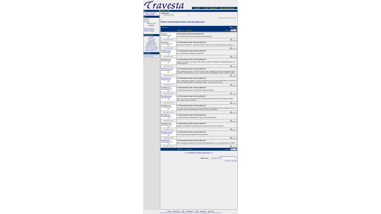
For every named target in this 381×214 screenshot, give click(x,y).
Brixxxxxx (167, 140)
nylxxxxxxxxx (168, 96)
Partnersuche (176, 211)
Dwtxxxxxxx (167, 59)
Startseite (197, 8)
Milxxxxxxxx (167, 123)
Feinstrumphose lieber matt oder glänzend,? (186, 22)
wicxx (165, 34)
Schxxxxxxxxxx (168, 69)
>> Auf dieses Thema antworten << (199, 153)
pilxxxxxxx (167, 78)
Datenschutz (190, 211)
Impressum (203, 211)
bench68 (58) (151, 42)
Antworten (234, 40)
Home (169, 211)
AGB (196, 211)
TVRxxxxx (167, 115)
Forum (206, 8)
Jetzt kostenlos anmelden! (227, 8)
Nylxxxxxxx (167, 87)
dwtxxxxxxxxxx (168, 132)
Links (183, 211)
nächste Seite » (189, 30)
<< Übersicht (227, 160)
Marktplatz (213, 8)
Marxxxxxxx (167, 51)
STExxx (166, 42)
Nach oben (234, 160)
